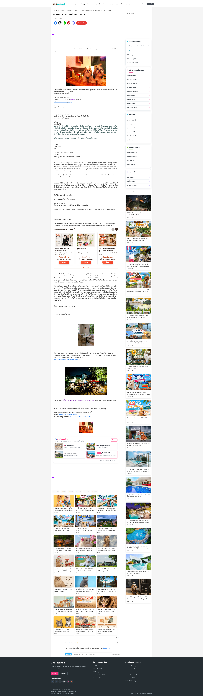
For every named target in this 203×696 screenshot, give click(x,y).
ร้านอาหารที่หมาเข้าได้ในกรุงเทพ (104, 10)
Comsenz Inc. (71, 693)
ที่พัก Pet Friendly (59, 10)
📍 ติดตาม (86, 491)
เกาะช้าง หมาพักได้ (131, 140)
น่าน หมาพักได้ (130, 161)
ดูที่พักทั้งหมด (63, 673)
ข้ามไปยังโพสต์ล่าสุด (90, 654)
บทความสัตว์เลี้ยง (69, 10)
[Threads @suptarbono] (64, 681)
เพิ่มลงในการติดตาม (78, 654)
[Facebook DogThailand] (52, 681)
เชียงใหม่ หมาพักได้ (132, 153)
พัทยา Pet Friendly (130, 666)
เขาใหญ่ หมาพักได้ (131, 87)
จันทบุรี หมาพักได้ (131, 136)
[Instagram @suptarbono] (67, 681)
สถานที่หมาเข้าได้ (97, 678)
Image (70, 643)
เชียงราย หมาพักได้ (132, 157)
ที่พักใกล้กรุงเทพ (131, 55)
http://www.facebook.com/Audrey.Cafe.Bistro (67, 359)
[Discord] (73, 23)
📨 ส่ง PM (78, 491)
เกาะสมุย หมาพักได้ (131, 185)
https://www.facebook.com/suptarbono (80, 416)
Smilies (78, 643)
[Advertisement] (87, 36)
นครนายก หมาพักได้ (132, 80)
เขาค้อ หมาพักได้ (131, 165)
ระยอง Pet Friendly (130, 681)
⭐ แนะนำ (71, 491)
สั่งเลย (64, 262)
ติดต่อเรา (54, 673)
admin (60, 19)
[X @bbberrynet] (60, 681)
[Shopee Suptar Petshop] (71, 681)
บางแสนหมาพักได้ (130, 678)
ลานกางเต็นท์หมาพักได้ (132, 63)
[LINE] (64, 23)
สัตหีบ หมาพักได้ (131, 128)
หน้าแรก (75, 4)
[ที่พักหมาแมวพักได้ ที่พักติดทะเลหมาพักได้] (150, 13)
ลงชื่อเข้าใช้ (143, 4)
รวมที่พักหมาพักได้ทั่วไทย (99, 666)
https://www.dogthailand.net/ (68, 414)
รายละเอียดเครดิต (116, 654)
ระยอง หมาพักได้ (131, 132)
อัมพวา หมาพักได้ (131, 76)
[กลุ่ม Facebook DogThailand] (56, 681)
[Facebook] (55, 23)
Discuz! (57, 693)
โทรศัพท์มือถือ (53, 691)
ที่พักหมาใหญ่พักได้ (131, 59)
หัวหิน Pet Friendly (130, 669)
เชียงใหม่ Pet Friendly (131, 675)
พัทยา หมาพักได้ (131, 124)
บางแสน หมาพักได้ (131, 120)
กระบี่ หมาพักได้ (131, 181)
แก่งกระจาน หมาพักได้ (132, 91)
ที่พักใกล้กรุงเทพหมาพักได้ (99, 672)
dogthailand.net (72, 691)
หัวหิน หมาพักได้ (131, 103)
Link (72, 643)
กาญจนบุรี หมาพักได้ (132, 83)
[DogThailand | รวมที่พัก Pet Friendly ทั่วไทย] (58, 4)
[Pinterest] (68, 23)
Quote (74, 643)
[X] (60, 23)
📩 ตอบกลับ (56, 491)
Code (76, 643)
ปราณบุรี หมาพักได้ (132, 107)
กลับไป (118, 638)
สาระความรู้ (77, 10)
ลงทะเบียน (150, 4)
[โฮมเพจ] (53, 10)
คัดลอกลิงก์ (82, 23)
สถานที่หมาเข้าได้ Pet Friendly (89, 10)
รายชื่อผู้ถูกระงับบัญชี (62, 691)
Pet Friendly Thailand (84, 4)
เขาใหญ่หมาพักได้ (129, 672)
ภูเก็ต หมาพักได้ (131, 177)
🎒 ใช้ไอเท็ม (94, 491)
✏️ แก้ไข (64, 491)
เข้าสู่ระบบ (105, 648)
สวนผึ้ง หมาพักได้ (131, 95)
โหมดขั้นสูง (117, 643)
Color (68, 643)
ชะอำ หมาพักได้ (131, 99)
